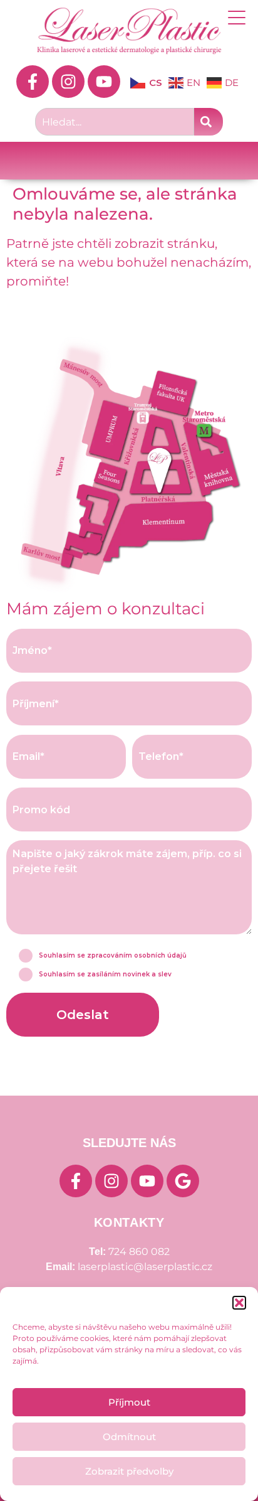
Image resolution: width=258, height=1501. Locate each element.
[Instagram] (68, 81)
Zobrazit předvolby (129, 1471)
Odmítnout (129, 1437)
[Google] (183, 1181)
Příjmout (129, 1402)
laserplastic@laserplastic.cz (145, 1267)
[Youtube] (104, 81)
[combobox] (114, 122)
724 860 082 (139, 1252)
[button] (239, 1302)
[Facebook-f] (32, 81)
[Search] (208, 122)
